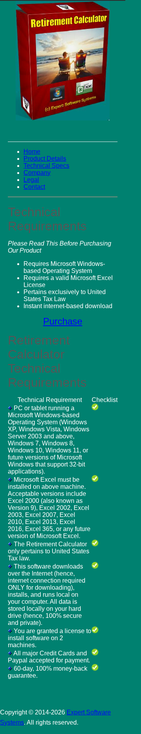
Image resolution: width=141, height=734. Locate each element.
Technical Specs (46, 165)
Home (32, 151)
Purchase (62, 321)
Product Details (45, 158)
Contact (34, 186)
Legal (31, 179)
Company (37, 172)
